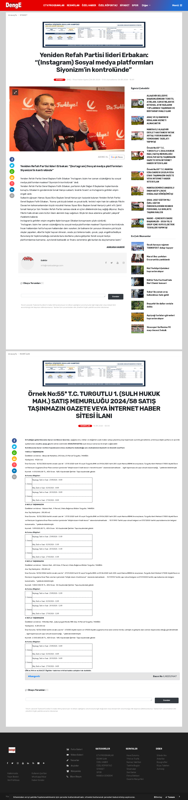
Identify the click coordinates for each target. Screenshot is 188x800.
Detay (159, 797)
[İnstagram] (19, 763)
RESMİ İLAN (73, 5)
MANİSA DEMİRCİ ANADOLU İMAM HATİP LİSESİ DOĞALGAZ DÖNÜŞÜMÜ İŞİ (160, 191)
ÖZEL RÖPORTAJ (108, 5)
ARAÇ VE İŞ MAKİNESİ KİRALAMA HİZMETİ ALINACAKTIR (157, 120)
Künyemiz (75, 771)
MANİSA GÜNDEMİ (104, 776)
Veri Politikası (13, 780)
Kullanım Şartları (39, 773)
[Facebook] (8, 763)
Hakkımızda (12, 773)
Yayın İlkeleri (13, 777)
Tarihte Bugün (133, 765)
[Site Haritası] (39, 763)
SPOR (135, 5)
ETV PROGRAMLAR (53, 5)
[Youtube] (24, 763)
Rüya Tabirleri (163, 765)
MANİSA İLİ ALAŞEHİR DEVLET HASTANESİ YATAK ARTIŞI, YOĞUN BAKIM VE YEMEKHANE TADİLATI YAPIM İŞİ (160, 135)
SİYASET (125, 5)
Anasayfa (12, 15)
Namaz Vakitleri (134, 762)
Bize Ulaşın (76, 776)
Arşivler (74, 766)
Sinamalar (131, 769)
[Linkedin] (29, 763)
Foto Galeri (76, 749)
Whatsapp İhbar (39, 777)
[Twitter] (13, 763)
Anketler (160, 759)
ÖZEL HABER (89, 5)
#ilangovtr (34, 676)
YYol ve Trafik (133, 759)
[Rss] (34, 763)
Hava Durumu (133, 755)
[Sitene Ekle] (45, 763)
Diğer (145, 5)
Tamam (171, 797)
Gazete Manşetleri (135, 779)
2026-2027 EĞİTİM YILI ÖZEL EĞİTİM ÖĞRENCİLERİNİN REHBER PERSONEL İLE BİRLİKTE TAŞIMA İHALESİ (160, 206)
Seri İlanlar (131, 772)
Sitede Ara (161, 755)
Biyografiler (162, 762)
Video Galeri (76, 755)
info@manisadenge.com (52, 265)
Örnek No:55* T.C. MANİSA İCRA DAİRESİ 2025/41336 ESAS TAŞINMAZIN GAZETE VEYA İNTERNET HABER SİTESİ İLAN (160, 175)
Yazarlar (74, 760)
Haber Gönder (38, 780)
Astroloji (160, 769)
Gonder (115, 296)
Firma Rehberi (133, 776)
